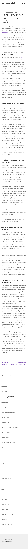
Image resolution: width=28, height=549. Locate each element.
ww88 (3, 489)
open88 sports (5, 402)
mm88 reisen (4, 381)
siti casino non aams (6, 417)
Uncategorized (9, 358)
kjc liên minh (4, 391)
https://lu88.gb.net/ (6, 32)
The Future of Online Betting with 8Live (21, 363)
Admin (16, 12)
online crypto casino (6, 407)
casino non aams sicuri (6, 484)
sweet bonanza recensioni (7, 514)
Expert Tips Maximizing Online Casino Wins (8, 364)
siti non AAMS (4, 494)
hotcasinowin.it (9, 3)
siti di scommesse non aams (8, 447)
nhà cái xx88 (4, 386)
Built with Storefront (6, 541)
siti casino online (5, 437)
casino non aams (5, 468)
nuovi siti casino (5, 422)
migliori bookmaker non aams (8, 457)
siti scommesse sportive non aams (9, 452)
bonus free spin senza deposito (8, 412)
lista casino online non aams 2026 (9, 442)
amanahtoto (4, 529)
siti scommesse (5, 509)
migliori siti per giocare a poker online (10, 427)
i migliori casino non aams (7, 463)
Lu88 (21, 57)
